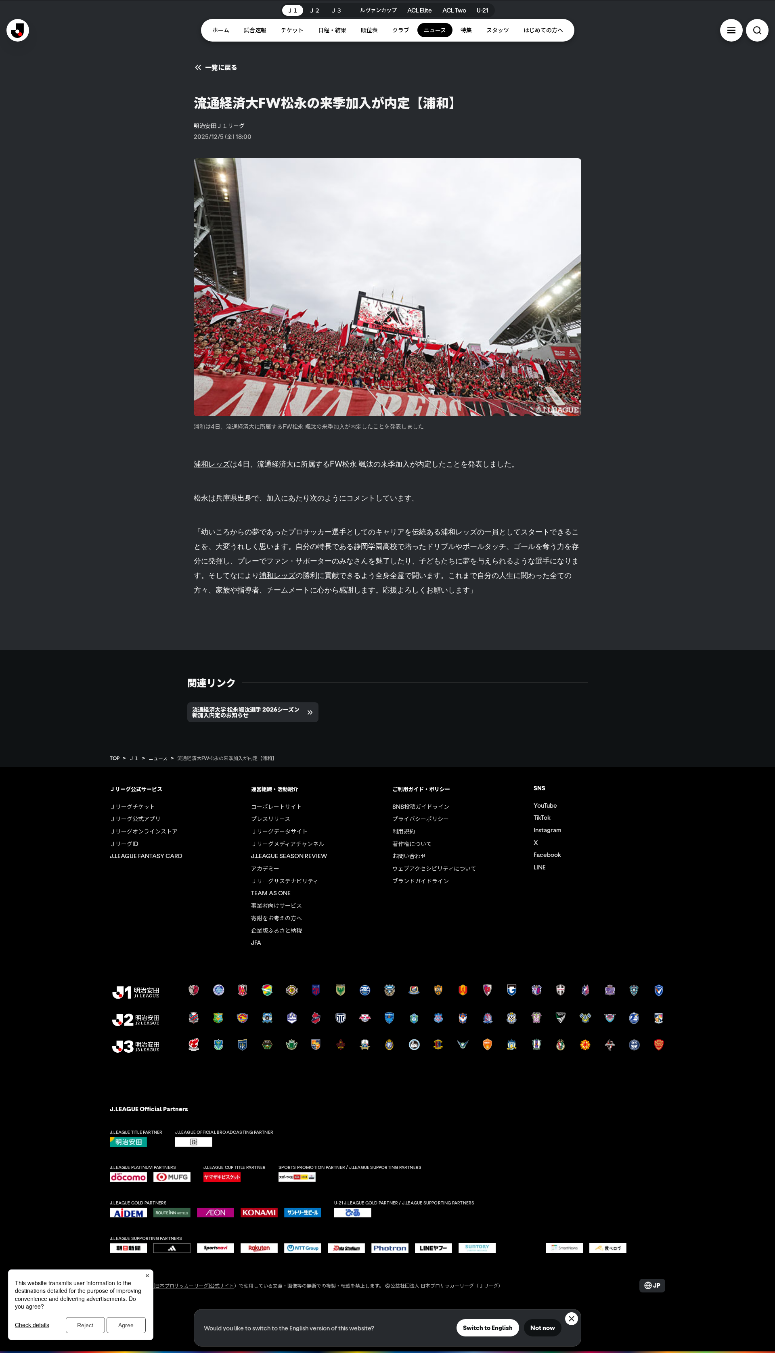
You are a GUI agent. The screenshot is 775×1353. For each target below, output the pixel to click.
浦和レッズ (212, 464)
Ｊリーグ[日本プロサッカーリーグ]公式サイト (184, 1285)
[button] (731, 30)
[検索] (757, 30)
